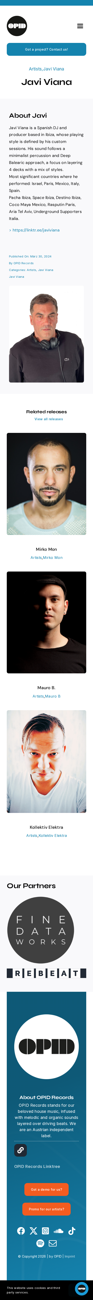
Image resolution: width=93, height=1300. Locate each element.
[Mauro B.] (46, 574)
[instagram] (45, 1231)
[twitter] (33, 1231)
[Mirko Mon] (46, 436)
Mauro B (52, 696)
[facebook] (21, 1231)
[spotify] (40, 1243)
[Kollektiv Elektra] (46, 713)
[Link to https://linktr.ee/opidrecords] (20, 1150)
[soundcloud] (58, 1231)
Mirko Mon (46, 549)
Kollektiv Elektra (46, 827)
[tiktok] (72, 1231)
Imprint (70, 1256)
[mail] (53, 1243)
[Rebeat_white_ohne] (46, 970)
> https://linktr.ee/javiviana (34, 230)
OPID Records (24, 263)
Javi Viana (53, 69)
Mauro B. (46, 688)
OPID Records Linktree (37, 1166)
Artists (35, 69)
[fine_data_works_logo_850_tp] (40, 898)
